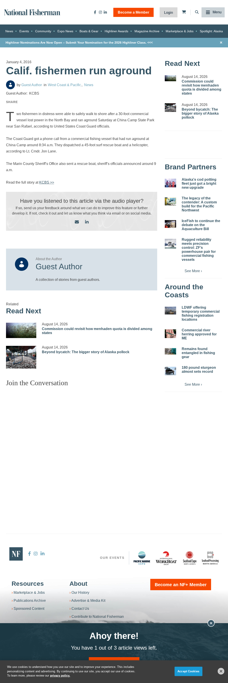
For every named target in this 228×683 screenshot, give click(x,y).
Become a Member (133, 12)
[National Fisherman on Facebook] (95, 12)
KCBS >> (46, 182)
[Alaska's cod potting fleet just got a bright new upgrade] (170, 183)
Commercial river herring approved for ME (199, 334)
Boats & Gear (88, 31)
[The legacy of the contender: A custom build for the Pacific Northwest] (170, 201)
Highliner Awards (116, 31)
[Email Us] (76, 222)
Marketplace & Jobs (179, 31)
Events (24, 31)
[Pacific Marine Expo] (142, 558)
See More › (193, 271)
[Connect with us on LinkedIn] (86, 222)
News (9, 31)
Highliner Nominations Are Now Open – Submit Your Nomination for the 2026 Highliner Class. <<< (79, 42)
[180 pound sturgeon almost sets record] (170, 371)
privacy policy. (60, 675)
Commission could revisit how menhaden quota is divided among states (201, 87)
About (78, 583)
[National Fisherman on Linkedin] (105, 12)
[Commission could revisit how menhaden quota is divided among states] (21, 330)
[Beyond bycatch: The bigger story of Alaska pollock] (21, 357)
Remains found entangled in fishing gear (198, 353)
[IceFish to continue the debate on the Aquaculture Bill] (170, 224)
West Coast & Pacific (64, 85)
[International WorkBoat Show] (166, 558)
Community (43, 31)
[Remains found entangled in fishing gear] (170, 351)
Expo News (65, 31)
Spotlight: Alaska (211, 31)
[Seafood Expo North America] (189, 558)
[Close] (221, 671)
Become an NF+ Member (181, 584)
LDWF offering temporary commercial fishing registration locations (201, 313)
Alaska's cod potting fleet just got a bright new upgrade (199, 183)
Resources (28, 583)
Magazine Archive (146, 31)
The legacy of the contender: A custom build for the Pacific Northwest (199, 204)
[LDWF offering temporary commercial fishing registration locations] (170, 310)
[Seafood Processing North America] (210, 558)
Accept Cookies (188, 671)
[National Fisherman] (32, 12)
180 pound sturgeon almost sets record (199, 369)
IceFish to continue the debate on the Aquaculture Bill (201, 225)
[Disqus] (81, 446)
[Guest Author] (10, 84)
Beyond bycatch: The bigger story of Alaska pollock (85, 352)
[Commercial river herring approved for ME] (170, 333)
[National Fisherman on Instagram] (100, 12)
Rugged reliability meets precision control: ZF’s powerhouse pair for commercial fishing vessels (199, 249)
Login (168, 12)
